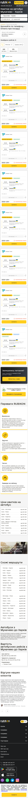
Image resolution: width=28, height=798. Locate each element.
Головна (3, 24)
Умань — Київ (6, 600)
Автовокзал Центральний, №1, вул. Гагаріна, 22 (17, 112)
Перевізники (5, 754)
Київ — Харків (6, 570)
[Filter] (2, 44)
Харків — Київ (6, 580)
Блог (2, 757)
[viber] (2, 780)
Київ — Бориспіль (6, 528)
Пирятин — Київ (5, 532)
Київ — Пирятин (5, 516)
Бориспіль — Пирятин (9, 605)
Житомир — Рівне (8, 596)
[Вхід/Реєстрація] (26, 2)
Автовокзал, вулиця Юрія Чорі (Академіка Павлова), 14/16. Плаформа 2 (16, 67)
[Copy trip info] (25, 80)
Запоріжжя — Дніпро (9, 582)
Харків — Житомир (8, 608)
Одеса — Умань (7, 575)
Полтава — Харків (8, 568)
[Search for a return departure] (24, 34)
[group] (14, 693)
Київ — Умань (6, 610)
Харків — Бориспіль (8, 615)
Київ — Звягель (5, 519)
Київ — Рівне (5, 511)
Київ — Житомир (6, 509)
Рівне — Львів (6, 618)
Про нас (3, 746)
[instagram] (17, 780)
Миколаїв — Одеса (8, 613)
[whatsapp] (7, 780)
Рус (25, 721)
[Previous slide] (2, 711)
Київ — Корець (7, 587)
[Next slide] (7, 711)
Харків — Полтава (8, 577)
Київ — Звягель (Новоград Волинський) (8, 522)
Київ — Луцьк (6, 573)
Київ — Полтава (7, 590)
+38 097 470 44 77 (6, 5)
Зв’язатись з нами (14, 379)
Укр (22, 721)
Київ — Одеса (5, 530)
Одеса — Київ (5, 514)
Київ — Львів (5, 525)
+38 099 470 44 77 (21, 5)
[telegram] (12, 780)
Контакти (4, 751)
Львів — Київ (6, 598)
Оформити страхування (14, 394)
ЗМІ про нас (4, 749)
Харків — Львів (7, 585)
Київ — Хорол (6, 603)
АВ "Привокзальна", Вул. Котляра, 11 (17, 73)
